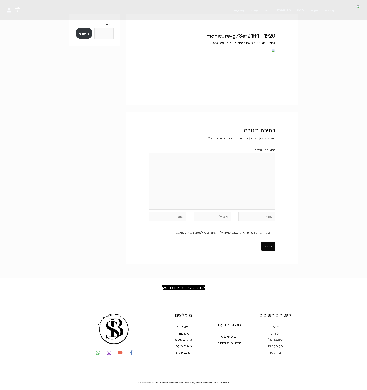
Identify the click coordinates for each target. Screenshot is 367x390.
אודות (254, 10)
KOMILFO (284, 10)
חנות (267, 10)
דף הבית (330, 10)
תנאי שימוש (229, 336)
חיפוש (110, 24)
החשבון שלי (275, 339)
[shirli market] (351, 10)
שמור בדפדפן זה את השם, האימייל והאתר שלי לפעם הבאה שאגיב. (222, 232)
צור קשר (238, 10)
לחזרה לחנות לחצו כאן (183, 287)
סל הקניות (275, 346)
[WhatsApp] (98, 352)
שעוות (314, 10)
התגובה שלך (264, 150)
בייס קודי (183, 327)
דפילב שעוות (183, 352)
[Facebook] (131, 352)
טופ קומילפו (183, 346)
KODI (300, 10)
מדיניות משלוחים (229, 343)
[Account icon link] (9, 10)
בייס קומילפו (183, 339)
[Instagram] (109, 352)
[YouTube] (120, 352)
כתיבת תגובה (265, 43)
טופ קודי (183, 333)
